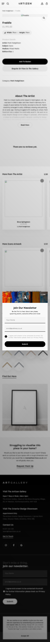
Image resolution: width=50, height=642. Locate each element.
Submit (25, 344)
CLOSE (43, 294)
